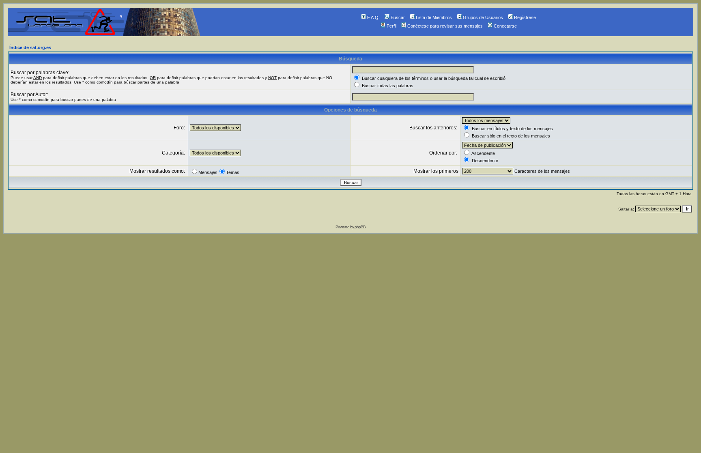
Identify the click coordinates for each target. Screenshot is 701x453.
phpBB (360, 227)
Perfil (391, 26)
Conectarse (505, 26)
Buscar (398, 17)
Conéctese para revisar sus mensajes (445, 26)
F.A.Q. (373, 17)
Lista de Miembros (434, 17)
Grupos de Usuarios (483, 17)
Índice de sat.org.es (30, 47)
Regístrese (525, 17)
